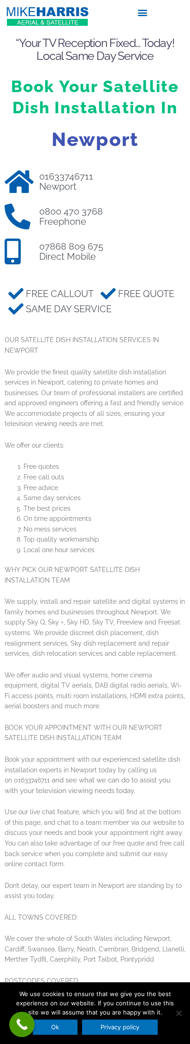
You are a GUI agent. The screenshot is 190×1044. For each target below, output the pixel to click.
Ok (55, 1027)
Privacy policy (120, 1027)
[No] (178, 1013)
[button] (142, 12)
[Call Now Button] (22, 1024)
